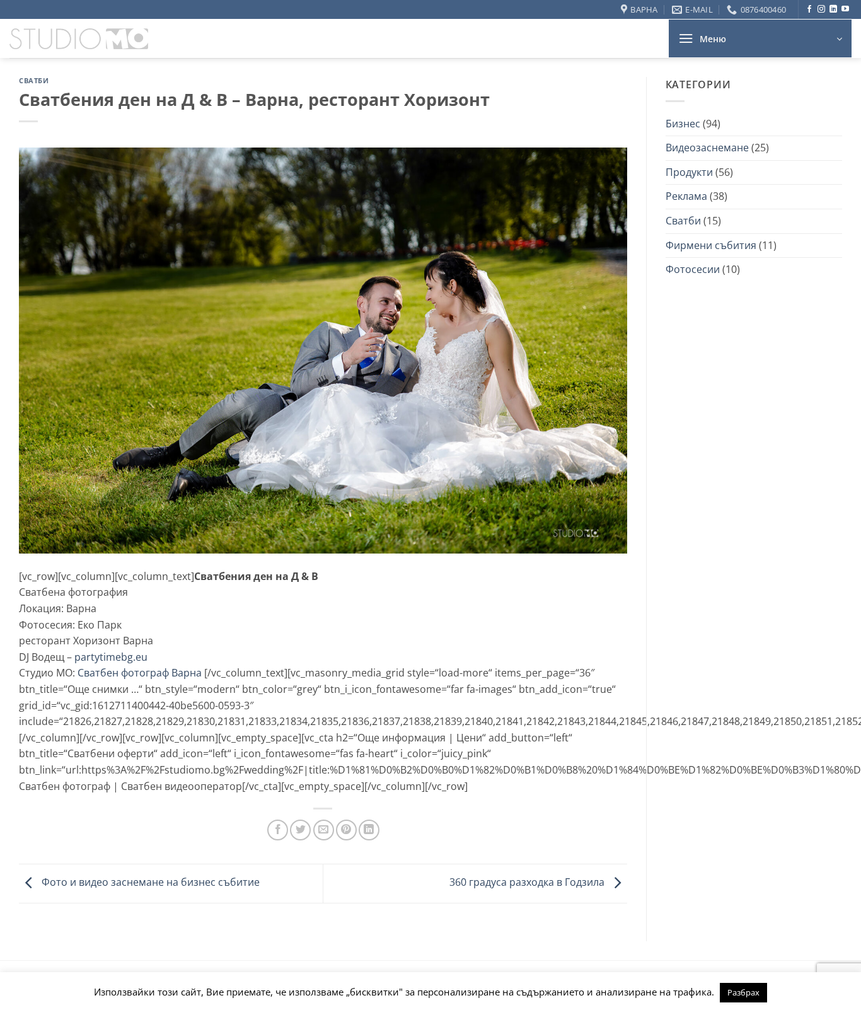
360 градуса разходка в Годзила (528, 883)
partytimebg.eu (110, 657)
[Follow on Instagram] (821, 9)
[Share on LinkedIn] (369, 830)
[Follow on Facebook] (809, 9)
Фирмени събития (711, 245)
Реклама (686, 196)
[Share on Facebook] (277, 830)
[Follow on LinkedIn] (833, 9)
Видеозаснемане (707, 147)
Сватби (34, 80)
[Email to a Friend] (323, 830)
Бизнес (683, 124)
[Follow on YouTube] (845, 9)
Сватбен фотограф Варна (140, 673)
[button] (760, 38)
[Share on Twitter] (300, 830)
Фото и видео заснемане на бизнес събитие (149, 883)
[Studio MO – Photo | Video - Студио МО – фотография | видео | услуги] (78, 39)
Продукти (689, 172)
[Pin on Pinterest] (346, 830)
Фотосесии (693, 269)
